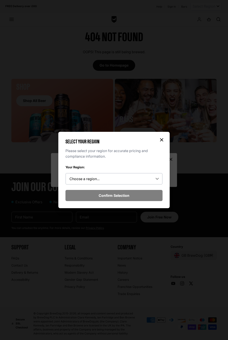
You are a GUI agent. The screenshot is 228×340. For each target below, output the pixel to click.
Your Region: (75, 167)
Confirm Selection (114, 195)
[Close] (161, 139)
